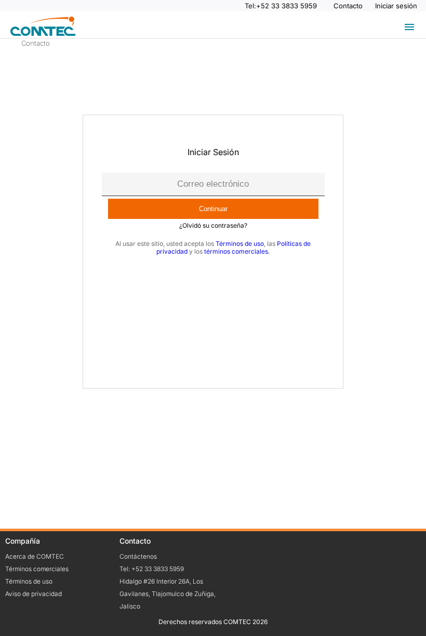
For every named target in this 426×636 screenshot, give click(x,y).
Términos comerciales (37, 569)
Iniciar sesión (396, 6)
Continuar (213, 209)
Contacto (349, 6)
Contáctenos (138, 556)
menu (409, 27)
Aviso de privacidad (33, 594)
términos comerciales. (237, 251)
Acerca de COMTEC (34, 556)
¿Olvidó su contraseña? (213, 225)
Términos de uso (240, 243)
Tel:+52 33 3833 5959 (282, 6)
